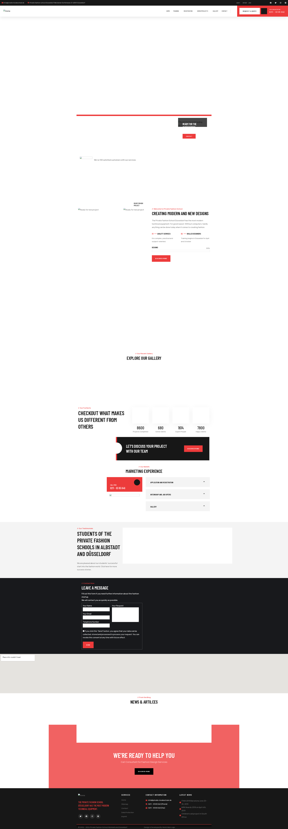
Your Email (87, 614)
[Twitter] (275, 3)
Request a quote (249, 11)
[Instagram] (280, 3)
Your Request (118, 605)
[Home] (6, 11)
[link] (92, 140)
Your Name (87, 605)
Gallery (33, 399)
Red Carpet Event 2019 (89, 739)
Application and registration (161, 482)
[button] (178, 482)
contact (189, 136)
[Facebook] (270, 3)
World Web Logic (168, 827)
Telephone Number (91, 622)
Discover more (193, 449)
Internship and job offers (160, 494)
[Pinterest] (285, 3)
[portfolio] (36, 387)
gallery (153, 506)
